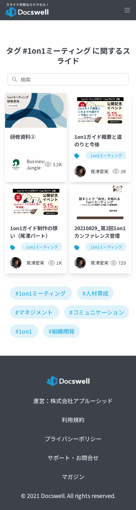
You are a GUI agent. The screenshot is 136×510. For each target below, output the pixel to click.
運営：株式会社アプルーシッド (73, 400)
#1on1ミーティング (40, 293)
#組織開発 (61, 331)
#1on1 (23, 331)
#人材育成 (95, 293)
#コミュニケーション (96, 312)
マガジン (73, 476)
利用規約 (73, 419)
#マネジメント (34, 312)
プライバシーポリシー (73, 438)
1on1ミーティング (106, 155)
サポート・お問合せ (73, 457)
